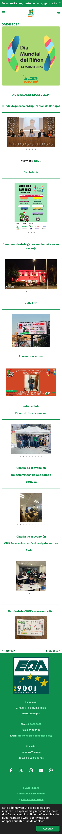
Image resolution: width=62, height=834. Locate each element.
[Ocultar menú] (3, 13)
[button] (57, 120)
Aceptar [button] (48, 828)
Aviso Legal (32, 787)
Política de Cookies (32, 799)
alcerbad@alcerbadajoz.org (35, 735)
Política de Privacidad (32, 793)
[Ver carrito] (58, 13)
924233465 (34, 724)
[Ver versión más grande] (31, 56)
